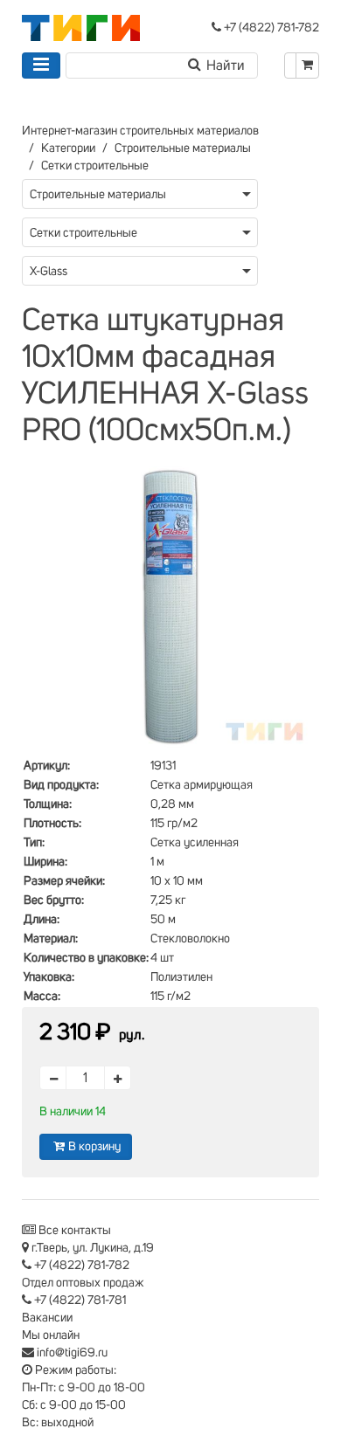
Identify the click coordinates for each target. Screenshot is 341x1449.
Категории (68, 148)
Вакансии (47, 1318)
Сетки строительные (95, 166)
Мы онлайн (51, 1335)
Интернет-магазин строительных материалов (140, 131)
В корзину (94, 1147)
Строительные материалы (183, 148)
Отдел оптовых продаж (83, 1283)
